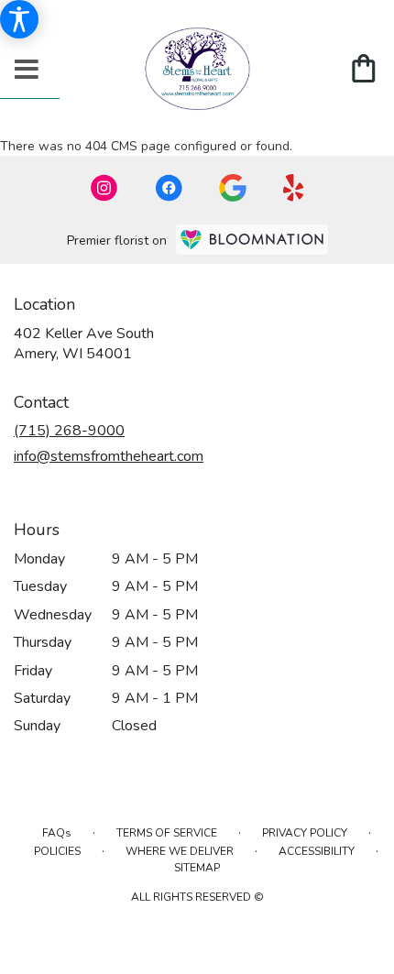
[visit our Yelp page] (294, 188)
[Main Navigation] (26, 70)
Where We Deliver (180, 851)
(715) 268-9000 (69, 431)
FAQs (56, 833)
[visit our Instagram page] (104, 188)
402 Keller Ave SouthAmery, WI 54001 (84, 343)
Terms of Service (166, 833)
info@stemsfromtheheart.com (108, 456)
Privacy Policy (304, 833)
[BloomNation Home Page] (252, 239)
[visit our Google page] (233, 188)
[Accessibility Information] (19, 19)
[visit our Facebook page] (169, 188)
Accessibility (317, 851)
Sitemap (197, 867)
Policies (57, 851)
